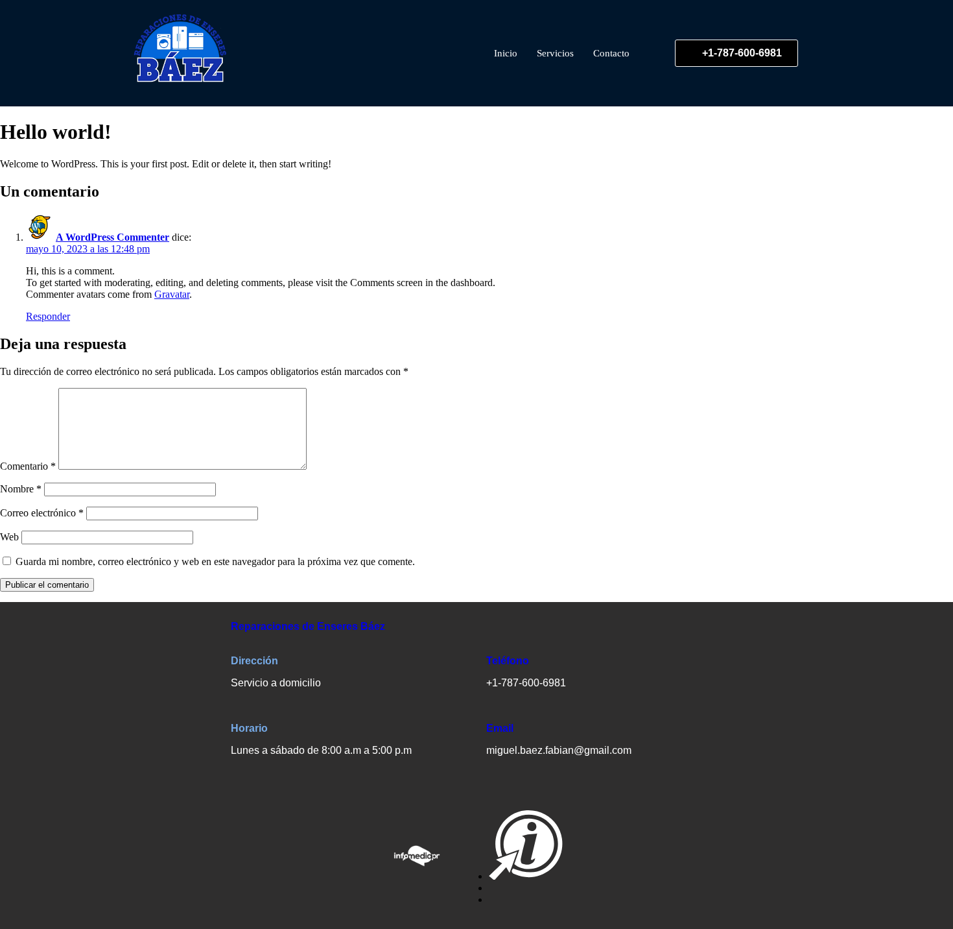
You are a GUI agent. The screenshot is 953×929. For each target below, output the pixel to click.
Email (499, 728)
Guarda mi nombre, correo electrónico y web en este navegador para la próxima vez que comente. (215, 561)
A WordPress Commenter (112, 237)
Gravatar (171, 294)
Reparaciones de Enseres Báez (308, 626)
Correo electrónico (42, 512)
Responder (48, 316)
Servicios (555, 53)
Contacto (611, 53)
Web (9, 536)
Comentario (28, 466)
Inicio (505, 53)
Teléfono (507, 660)
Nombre (20, 488)
